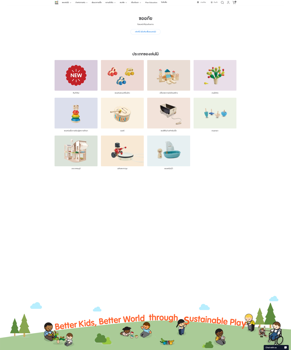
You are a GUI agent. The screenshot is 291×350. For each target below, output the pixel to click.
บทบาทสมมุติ (76, 168)
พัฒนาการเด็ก (97, 2)
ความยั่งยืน (109, 2)
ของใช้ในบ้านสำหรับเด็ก (169, 130)
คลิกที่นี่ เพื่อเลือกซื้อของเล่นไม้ (145, 32)
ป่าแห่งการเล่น (80, 2)
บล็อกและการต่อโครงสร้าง (169, 93)
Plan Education (151, 2)
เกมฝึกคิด (215, 93)
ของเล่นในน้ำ (168, 168)
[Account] (228, 2)
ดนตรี (122, 130)
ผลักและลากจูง (122, 168)
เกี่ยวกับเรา (135, 2)
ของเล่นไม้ (65, 2)
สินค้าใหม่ (76, 93)
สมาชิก (122, 2)
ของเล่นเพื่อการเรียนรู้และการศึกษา (76, 130)
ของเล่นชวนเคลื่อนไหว (122, 93)
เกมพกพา (215, 130)
